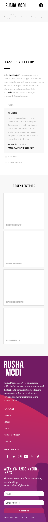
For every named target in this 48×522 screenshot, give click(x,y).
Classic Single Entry (14, 263)
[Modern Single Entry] (24, 207)
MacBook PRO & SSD (13, 340)
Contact (9, 441)
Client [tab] (11, 104)
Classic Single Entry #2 (15, 302)
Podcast (9, 409)
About (8, 428)
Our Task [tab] (12, 156)
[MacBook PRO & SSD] (24, 322)
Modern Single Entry (14, 225)
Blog (7, 422)
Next (38, 43)
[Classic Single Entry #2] (24, 284)
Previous (10, 43)
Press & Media (12, 435)
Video (7, 415)
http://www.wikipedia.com (21, 147)
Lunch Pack (9, 14)
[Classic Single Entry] (24, 245)
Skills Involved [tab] (15, 162)
